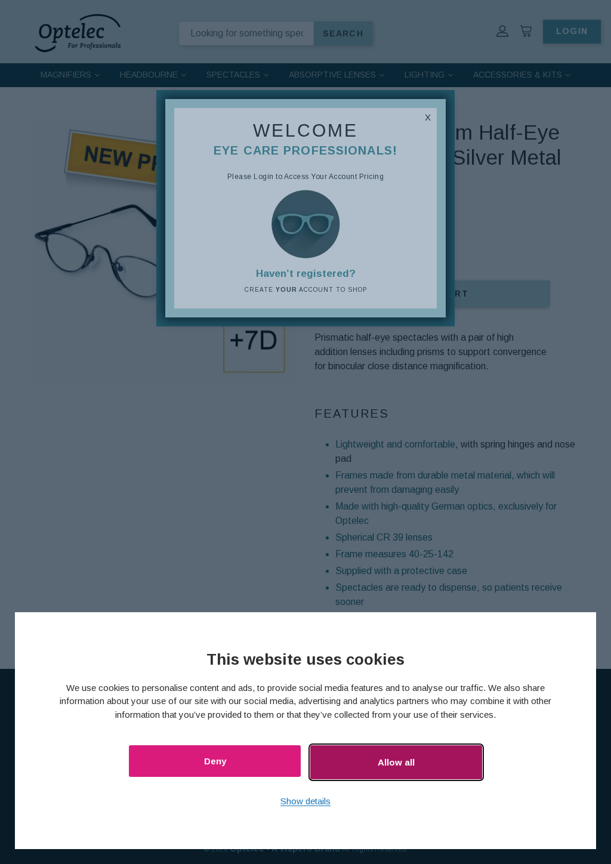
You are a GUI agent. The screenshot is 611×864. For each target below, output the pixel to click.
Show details (305, 801)
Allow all (396, 762)
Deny (215, 761)
